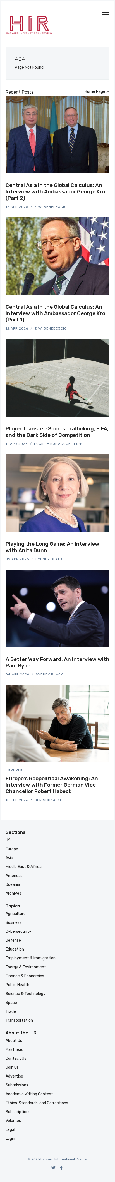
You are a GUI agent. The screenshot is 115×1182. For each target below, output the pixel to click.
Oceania (13, 884)
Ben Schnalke (48, 800)
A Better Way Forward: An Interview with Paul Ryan (57, 662)
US (8, 840)
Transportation (19, 1020)
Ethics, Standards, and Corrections (37, 1103)
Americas (14, 875)
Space (11, 1002)
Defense (13, 940)
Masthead (14, 1049)
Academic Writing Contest (29, 1094)
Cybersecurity (18, 931)
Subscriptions (18, 1111)
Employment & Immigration (31, 958)
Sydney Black (49, 559)
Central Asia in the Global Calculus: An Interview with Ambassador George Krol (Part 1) (56, 313)
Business (13, 922)
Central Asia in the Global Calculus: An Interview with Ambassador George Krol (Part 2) (56, 191)
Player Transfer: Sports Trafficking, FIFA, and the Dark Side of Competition (57, 431)
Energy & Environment (26, 967)
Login (10, 1138)
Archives (13, 893)
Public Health (17, 984)
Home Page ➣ (97, 91)
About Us (14, 1040)
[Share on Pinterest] (108, 181)
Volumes (13, 1120)
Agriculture (16, 913)
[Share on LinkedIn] (101, 181)
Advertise (14, 1076)
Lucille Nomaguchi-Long (59, 444)
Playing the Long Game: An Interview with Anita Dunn (52, 547)
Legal (10, 1129)
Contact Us (16, 1058)
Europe (15, 770)
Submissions (17, 1085)
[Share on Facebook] (95, 181)
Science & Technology (25, 993)
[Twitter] (53, 1167)
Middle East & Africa (24, 866)
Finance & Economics (25, 976)
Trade (11, 1011)
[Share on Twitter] (88, 181)
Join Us (12, 1067)
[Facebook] (61, 1167)
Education (15, 949)
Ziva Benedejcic (51, 207)
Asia (9, 858)
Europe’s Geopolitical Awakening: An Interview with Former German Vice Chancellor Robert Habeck (52, 784)
